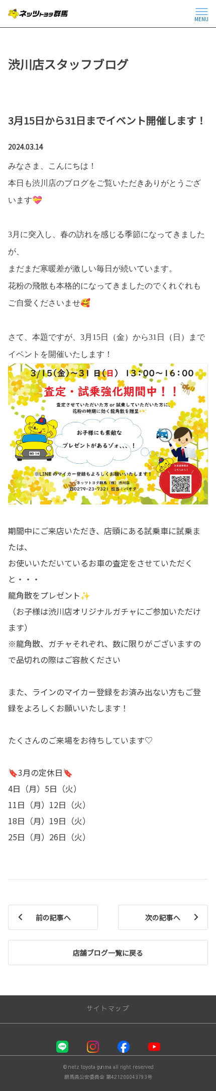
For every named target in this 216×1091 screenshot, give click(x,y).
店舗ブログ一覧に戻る (108, 953)
